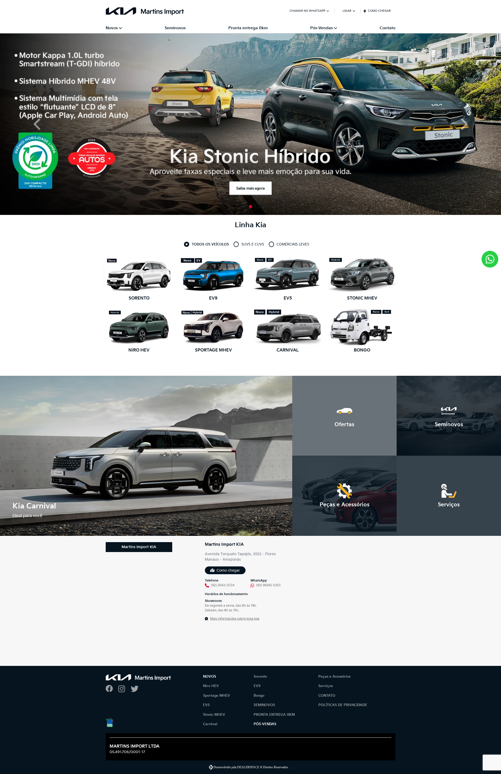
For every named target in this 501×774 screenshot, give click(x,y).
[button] (37, 124)
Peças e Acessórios (334, 677)
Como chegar (379, 11)
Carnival (210, 724)
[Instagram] (124, 689)
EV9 (257, 686)
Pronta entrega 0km (248, 28)
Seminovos (175, 28)
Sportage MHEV (216, 696)
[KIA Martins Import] (145, 11)
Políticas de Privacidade (342, 705)
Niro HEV (211, 686)
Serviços (325, 686)
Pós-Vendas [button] (321, 28)
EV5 (206, 705)
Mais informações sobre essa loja (234, 619)
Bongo (259, 696)
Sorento (260, 677)
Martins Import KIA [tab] (139, 547)
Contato (387, 28)
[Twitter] (137, 689)
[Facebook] (112, 689)
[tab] (210, 244)
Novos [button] (112, 28)
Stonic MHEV (214, 715)
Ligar (347, 11)
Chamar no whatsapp (307, 11)
